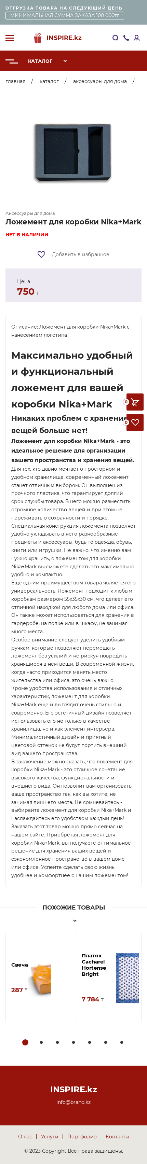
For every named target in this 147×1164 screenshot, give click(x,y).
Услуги (49, 1137)
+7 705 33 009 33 (127, 38)
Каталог (40, 61)
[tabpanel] (38, 978)
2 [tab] (42, 1043)
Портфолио (82, 1137)
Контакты (117, 1137)
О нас (25, 1137)
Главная (15, 81)
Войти (137, 38)
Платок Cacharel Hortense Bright (94, 964)
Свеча (19, 964)
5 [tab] (90, 1043)
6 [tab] (106, 1043)
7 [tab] (122, 1043)
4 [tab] (74, 1043)
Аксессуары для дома (100, 81)
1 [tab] (25, 1042)
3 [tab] (58, 1043)
